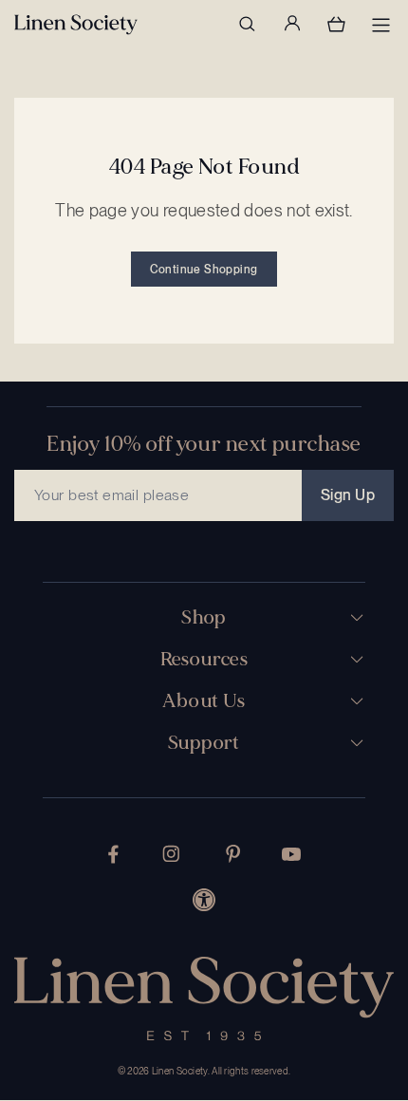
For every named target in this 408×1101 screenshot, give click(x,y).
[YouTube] (291, 854)
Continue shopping (203, 269)
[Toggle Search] (247, 24)
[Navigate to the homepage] (76, 24)
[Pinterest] (233, 853)
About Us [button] (203, 701)
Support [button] (204, 743)
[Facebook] (113, 854)
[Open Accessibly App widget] (204, 899)
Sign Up (348, 495)
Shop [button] (204, 617)
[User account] (291, 24)
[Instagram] (171, 853)
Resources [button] (204, 659)
